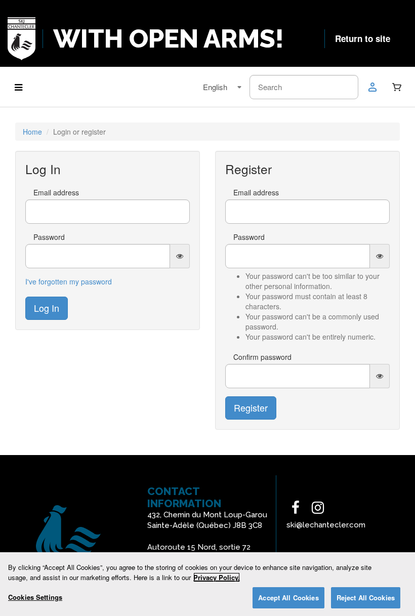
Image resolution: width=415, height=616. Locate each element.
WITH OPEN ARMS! (168, 38)
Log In (46, 307)
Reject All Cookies (366, 597)
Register (251, 407)
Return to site (362, 38)
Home (32, 132)
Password (49, 237)
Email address (56, 192)
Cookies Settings (35, 597)
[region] (207, 584)
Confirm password (262, 357)
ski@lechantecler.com (325, 524)
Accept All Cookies (288, 597)
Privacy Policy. (216, 577)
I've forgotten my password (68, 281)
